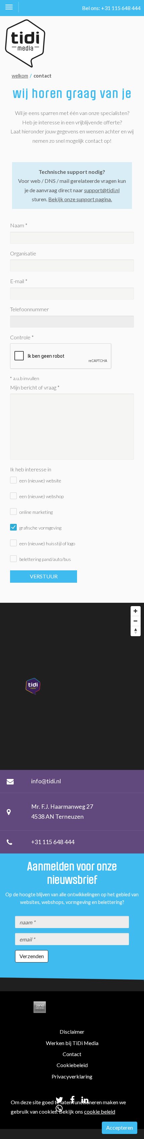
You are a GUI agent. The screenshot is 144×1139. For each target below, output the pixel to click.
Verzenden (31, 956)
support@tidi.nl (102, 190)
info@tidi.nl (46, 781)
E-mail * (18, 281)
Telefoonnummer (29, 309)
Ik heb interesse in (30, 469)
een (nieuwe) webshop (41, 496)
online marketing (36, 512)
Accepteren (119, 1127)
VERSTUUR (44, 576)
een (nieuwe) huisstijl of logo (47, 543)
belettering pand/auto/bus (45, 559)
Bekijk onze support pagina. (80, 199)
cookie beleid (99, 1111)
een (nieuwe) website (40, 480)
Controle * (22, 337)
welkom (20, 76)
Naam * (18, 225)
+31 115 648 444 (52, 841)
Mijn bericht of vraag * (35, 387)
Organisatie (23, 253)
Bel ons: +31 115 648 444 (111, 8)
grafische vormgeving (40, 528)
